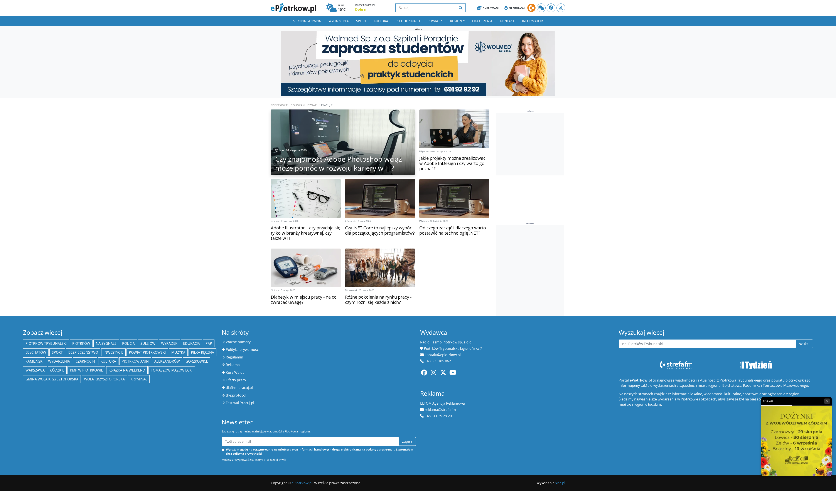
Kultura (381, 21)
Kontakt (507, 21)
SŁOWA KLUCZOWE (305, 105)
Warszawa (35, 370)
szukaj (804, 343)
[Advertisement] (530, 143)
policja (128, 343)
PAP (209, 343)
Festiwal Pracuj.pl (240, 402)
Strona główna (307, 21)
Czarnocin (85, 361)
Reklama (233, 364)
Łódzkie (57, 370)
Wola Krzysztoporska (104, 379)
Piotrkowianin (135, 361)
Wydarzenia (339, 21)
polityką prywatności (247, 454)
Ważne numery (238, 342)
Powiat (434, 21)
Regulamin (234, 357)
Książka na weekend (127, 370)
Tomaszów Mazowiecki (171, 370)
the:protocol (236, 395)
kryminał (138, 379)
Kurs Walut (491, 8)
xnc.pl (560, 483)
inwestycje (113, 352)
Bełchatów (35, 352)
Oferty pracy (236, 380)
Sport (361, 21)
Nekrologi (517, 8)
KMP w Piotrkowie (86, 370)
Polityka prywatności (243, 349)
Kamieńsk (33, 361)
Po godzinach (408, 21)
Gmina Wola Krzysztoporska (51, 379)
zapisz (407, 441)
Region (456, 21)
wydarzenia (59, 361)
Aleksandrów (167, 361)
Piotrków (81, 343)
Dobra (360, 9)
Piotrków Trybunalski (46, 343)
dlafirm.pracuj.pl (239, 387)
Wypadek (169, 343)
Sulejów (147, 343)
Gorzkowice (196, 361)
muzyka (178, 352)
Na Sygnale (106, 343)
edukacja (191, 343)
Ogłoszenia (482, 21)
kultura (108, 361)
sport (57, 352)
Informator (532, 21)
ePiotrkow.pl (280, 105)
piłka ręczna (202, 352)
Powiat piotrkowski (147, 352)
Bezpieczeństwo (83, 352)
